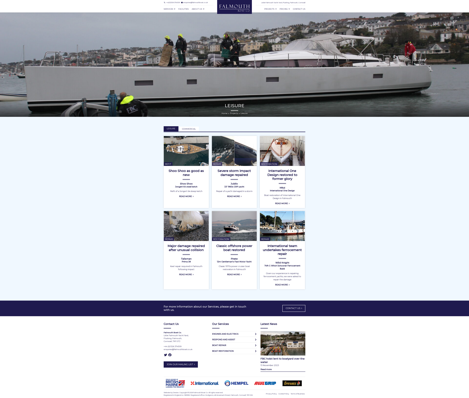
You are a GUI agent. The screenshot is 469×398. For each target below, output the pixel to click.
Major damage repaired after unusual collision (186, 248)
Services (168, 9)
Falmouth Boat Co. (200, 392)
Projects (269, 9)
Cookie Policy (283, 394)
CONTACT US (293, 308)
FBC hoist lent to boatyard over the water (283, 360)
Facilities (183, 9)
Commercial (189, 129)
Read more (266, 369)
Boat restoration (223, 351)
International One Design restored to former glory (282, 175)
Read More (185, 196)
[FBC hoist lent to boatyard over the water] (283, 343)
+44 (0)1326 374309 (172, 346)
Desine (176, 392)
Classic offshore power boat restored (234, 248)
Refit (168, 164)
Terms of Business (298, 394)
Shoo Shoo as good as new (186, 173)
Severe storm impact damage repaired (234, 173)
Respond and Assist (223, 339)
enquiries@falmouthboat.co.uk (178, 349)
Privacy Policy (271, 394)
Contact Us (299, 9)
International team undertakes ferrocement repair (282, 250)
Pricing (284, 9)
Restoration (269, 164)
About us (197, 9)
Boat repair (219, 345)
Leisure (171, 128)
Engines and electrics (225, 334)
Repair (217, 164)
